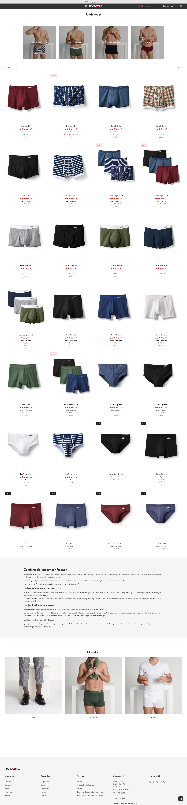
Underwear (45, 788)
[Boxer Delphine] (26, 98)
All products (45, 781)
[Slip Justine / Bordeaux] (116, 516)
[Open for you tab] (180, 798)
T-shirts (43, 792)
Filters (9, 67)
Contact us (8, 781)
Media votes (9, 792)
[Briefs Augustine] (116, 377)
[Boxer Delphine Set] (116, 168)
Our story (8, 785)
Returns (79, 788)
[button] (6, 6)
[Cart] (181, 6)
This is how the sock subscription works (90, 792)
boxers (32, 574)
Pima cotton (63, 592)
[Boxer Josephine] (26, 238)
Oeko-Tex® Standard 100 (55, 598)
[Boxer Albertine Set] (71, 377)
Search (79, 781)
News (7, 788)
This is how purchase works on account (90, 795)
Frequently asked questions (86, 785)
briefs (39, 574)
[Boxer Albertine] (71, 307)
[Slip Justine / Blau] (161, 516)
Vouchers (44, 795)
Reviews (7, 795)
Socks (43, 785)
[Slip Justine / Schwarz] (116, 447)
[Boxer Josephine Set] (26, 307)
